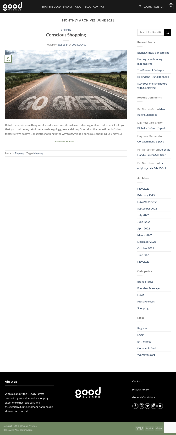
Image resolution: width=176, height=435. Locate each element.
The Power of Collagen (150, 70)
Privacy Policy (140, 389)
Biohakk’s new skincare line (153, 52)
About (79, 6)
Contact (98, 6)
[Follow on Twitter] (147, 406)
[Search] (140, 6)
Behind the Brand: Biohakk (153, 76)
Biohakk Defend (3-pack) (152, 128)
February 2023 (146, 195)
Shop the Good (51, 6)
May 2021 (143, 261)
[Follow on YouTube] (160, 406)
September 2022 (147, 208)
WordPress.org (146, 354)
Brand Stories (145, 281)
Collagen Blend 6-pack (150, 141)
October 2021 (145, 248)
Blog (88, 6)
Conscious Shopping (66, 34)
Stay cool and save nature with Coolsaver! (152, 86)
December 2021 (146, 241)
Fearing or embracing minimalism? (149, 61)
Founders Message (148, 288)
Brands (68, 6)
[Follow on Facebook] (135, 406)
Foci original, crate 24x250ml (151, 165)
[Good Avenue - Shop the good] (20, 6)
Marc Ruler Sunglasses (151, 111)
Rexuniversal (26, 429)
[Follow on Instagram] (141, 406)
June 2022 (143, 221)
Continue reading (66, 141)
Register (142, 328)
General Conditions (143, 397)
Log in (140, 334)
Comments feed (146, 348)
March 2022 (144, 234)
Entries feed (144, 341)
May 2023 (143, 188)
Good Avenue (79, 45)
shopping (38, 153)
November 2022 (147, 201)
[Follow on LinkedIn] (154, 406)
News (140, 294)
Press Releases (146, 301)
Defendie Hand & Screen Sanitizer (153, 152)
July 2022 (143, 215)
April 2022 (143, 228)
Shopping (66, 30)
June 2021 (143, 254)
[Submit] (167, 32)
